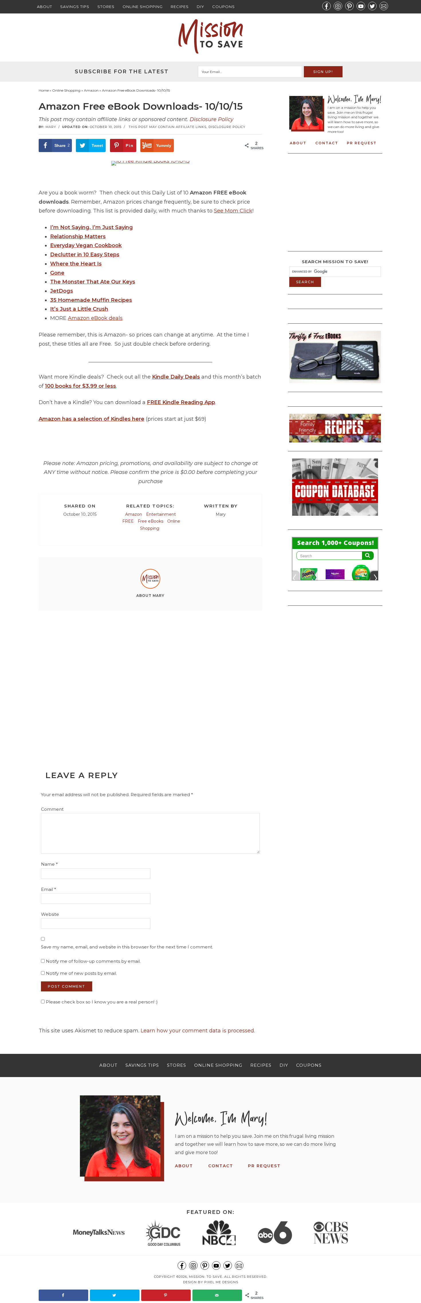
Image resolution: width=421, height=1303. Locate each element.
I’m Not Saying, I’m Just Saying (91, 227)
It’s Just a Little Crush (79, 309)
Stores (106, 6)
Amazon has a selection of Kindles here (91, 419)
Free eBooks (150, 521)
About (44, 6)
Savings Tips (74, 6)
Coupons (223, 6)
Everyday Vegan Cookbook (86, 245)
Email (48, 889)
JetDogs (61, 291)
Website (50, 914)
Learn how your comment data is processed (197, 1031)
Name (49, 864)
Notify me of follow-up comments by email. (93, 961)
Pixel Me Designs (221, 1282)
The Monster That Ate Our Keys (92, 282)
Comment (52, 809)
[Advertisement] (150, 678)
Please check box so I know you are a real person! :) (101, 1002)
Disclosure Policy (211, 119)
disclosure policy (226, 127)
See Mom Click (233, 211)
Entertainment (161, 514)
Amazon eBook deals (95, 318)
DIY (200, 6)
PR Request (362, 143)
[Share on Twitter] (114, 1295)
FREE (128, 521)
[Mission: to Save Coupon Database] (335, 517)
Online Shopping (143, 6)
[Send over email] (217, 1295)
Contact (326, 143)
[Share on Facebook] (63, 1295)
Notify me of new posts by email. (81, 973)
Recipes (180, 6)
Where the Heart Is (76, 264)
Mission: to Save (210, 36)
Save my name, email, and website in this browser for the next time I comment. (127, 947)
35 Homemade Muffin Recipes (91, 300)
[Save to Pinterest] (166, 1295)
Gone (57, 273)
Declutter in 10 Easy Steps (84, 254)
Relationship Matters (78, 236)
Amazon (133, 514)
